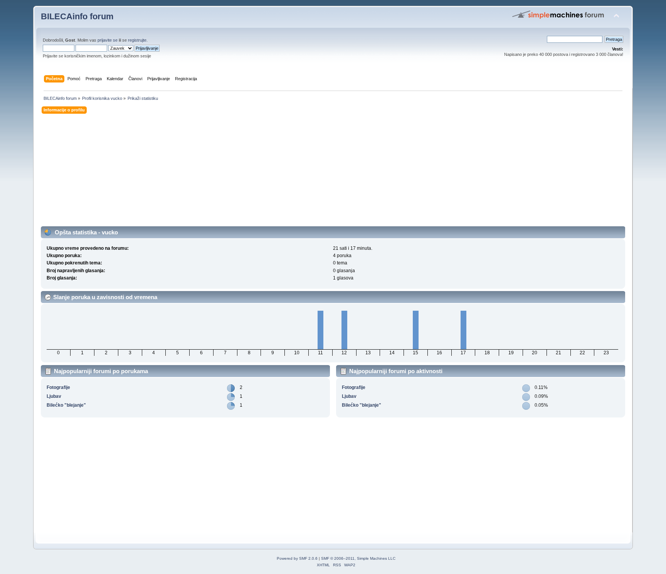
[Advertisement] (272, 172)
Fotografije (58, 387)
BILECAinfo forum (77, 16)
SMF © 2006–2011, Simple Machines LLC (358, 558)
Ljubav (54, 396)
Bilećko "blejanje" (66, 405)
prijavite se (108, 40)
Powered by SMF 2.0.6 (297, 558)
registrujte (137, 40)
